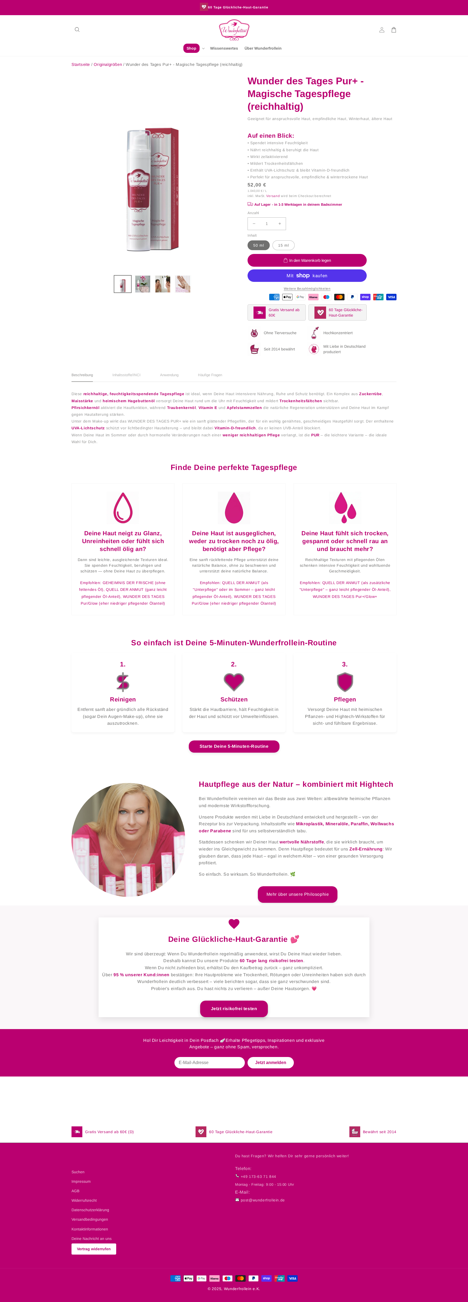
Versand (273, 196)
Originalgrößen (108, 64)
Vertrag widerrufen (94, 1249)
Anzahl (253, 213)
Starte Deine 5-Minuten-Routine (234, 746)
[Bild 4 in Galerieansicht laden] (182, 284)
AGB (75, 1191)
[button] (77, 30)
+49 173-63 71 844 (258, 1176)
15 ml (283, 245)
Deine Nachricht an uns (92, 1238)
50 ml (258, 245)
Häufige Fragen (210, 375)
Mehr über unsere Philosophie (297, 894)
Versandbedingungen (90, 1219)
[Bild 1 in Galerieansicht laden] (122, 284)
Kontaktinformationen (90, 1229)
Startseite (81, 64)
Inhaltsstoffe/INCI (126, 375)
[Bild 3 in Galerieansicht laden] (162, 284)
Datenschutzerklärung (90, 1210)
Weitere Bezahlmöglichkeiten (307, 289)
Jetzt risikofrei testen (234, 1008)
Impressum (81, 1181)
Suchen (78, 1172)
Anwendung (169, 375)
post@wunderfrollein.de (263, 1200)
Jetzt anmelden (270, 1062)
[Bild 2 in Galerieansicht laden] (142, 284)
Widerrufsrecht (84, 1200)
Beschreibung (82, 375)
